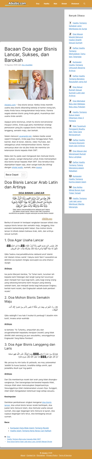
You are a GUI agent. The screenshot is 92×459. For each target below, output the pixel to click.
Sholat (64, 4)
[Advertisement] (31, 25)
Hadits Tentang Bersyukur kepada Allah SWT (24, 439)
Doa (37, 4)
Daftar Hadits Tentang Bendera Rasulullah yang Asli (78, 79)
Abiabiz (45, 453)
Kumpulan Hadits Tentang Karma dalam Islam (77, 179)
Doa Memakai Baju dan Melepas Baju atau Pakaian (77, 104)
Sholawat (75, 4)
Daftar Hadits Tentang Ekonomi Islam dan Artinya (77, 143)
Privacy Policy (52, 455)
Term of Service (65, 455)
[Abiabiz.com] (17, 3)
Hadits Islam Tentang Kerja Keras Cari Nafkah (30, 431)
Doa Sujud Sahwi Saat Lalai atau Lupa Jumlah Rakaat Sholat (29, 441)
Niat (55, 4)
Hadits (46, 4)
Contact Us (31, 455)
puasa (39, 167)
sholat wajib (17, 167)
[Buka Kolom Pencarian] (84, 3)
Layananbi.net (25, 136)
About (23, 455)
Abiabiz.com (10, 105)
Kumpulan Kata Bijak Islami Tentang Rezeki (29, 428)
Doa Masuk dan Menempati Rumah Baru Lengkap (78, 154)
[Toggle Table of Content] (22, 175)
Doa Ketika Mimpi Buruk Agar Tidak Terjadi (77, 190)
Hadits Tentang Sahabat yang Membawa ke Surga (78, 26)
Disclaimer (41, 455)
